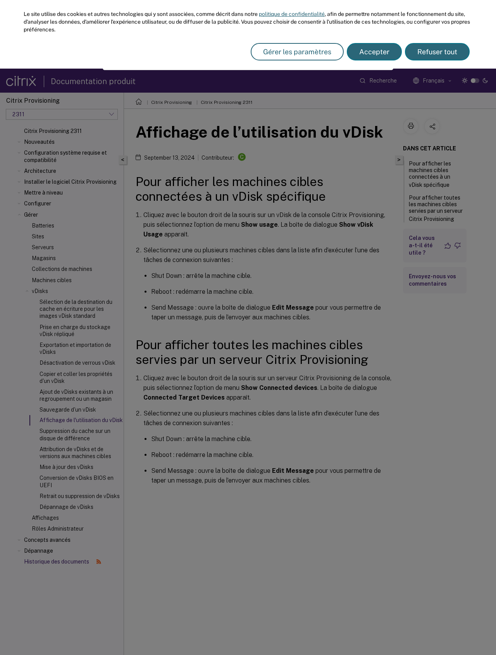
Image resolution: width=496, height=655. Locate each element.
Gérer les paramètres (297, 52)
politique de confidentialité (292, 14)
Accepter (374, 52)
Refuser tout (437, 52)
